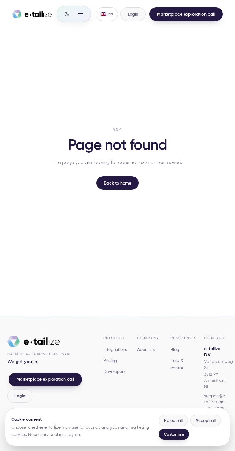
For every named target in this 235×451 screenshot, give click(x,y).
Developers (114, 371)
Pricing (110, 360)
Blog (174, 349)
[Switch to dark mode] (67, 13)
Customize (174, 434)
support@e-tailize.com (215, 398)
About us (146, 349)
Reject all (173, 420)
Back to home (117, 183)
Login (19, 395)
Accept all (206, 420)
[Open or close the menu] (80, 14)
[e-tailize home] (32, 14)
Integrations (115, 349)
